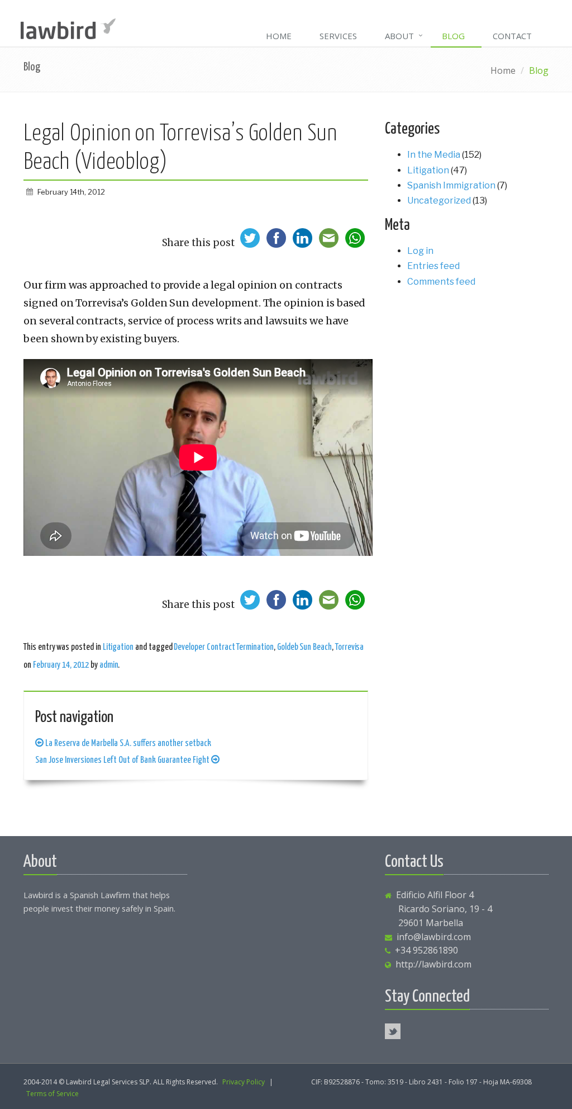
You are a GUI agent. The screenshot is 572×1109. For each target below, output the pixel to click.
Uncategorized (439, 200)
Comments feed (441, 281)
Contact (512, 35)
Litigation (118, 647)
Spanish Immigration (451, 185)
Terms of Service (52, 1093)
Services (338, 35)
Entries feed (433, 266)
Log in (420, 251)
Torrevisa (349, 647)
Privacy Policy (243, 1082)
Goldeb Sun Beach (304, 647)
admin (108, 664)
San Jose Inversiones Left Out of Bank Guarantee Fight (123, 760)
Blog (453, 35)
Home (279, 35)
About (399, 35)
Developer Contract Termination (223, 647)
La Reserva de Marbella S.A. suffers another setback (127, 743)
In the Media (433, 154)
